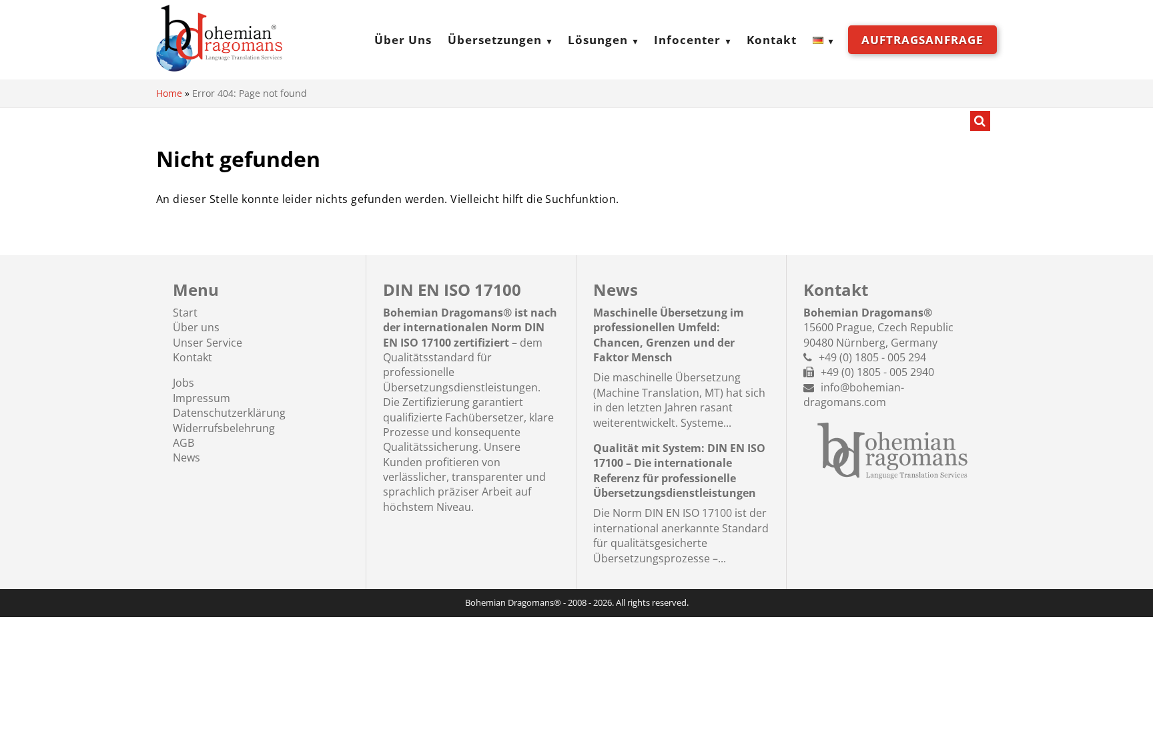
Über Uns (403, 39)
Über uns (196, 327)
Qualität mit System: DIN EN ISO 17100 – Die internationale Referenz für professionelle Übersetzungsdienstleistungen (679, 470)
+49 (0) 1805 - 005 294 (872, 357)
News (186, 457)
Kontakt (772, 39)
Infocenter (687, 39)
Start (185, 312)
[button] (29, 716)
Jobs (183, 382)
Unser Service (207, 342)
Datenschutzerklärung (229, 412)
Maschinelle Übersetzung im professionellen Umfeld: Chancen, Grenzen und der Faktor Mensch (668, 335)
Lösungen (598, 39)
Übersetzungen (495, 39)
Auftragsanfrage (922, 39)
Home (169, 93)
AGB (183, 442)
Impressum (201, 398)
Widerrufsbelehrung (224, 428)
